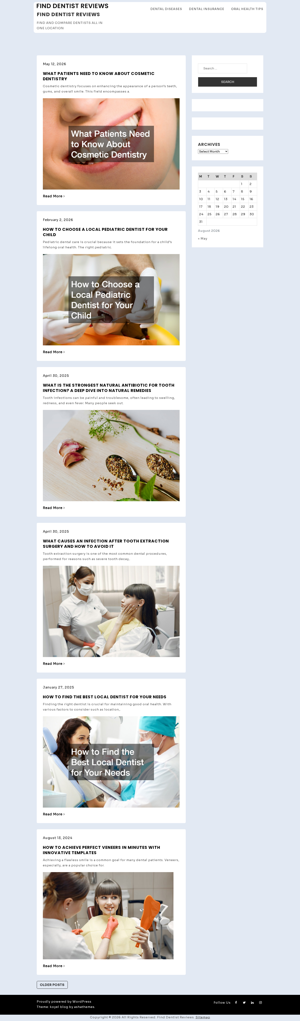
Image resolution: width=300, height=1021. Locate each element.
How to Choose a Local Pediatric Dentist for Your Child (105, 232)
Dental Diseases (166, 9)
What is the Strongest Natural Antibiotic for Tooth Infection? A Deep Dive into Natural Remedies (108, 387)
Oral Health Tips (247, 9)
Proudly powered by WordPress (64, 1001)
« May (202, 238)
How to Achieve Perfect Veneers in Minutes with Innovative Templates (101, 850)
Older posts (52, 985)
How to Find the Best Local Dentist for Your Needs (105, 697)
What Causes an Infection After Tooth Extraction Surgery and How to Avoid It (106, 543)
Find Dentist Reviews (68, 14)
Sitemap (203, 1017)
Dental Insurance (206, 9)
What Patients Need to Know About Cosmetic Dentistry (99, 76)
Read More (52, 196)
